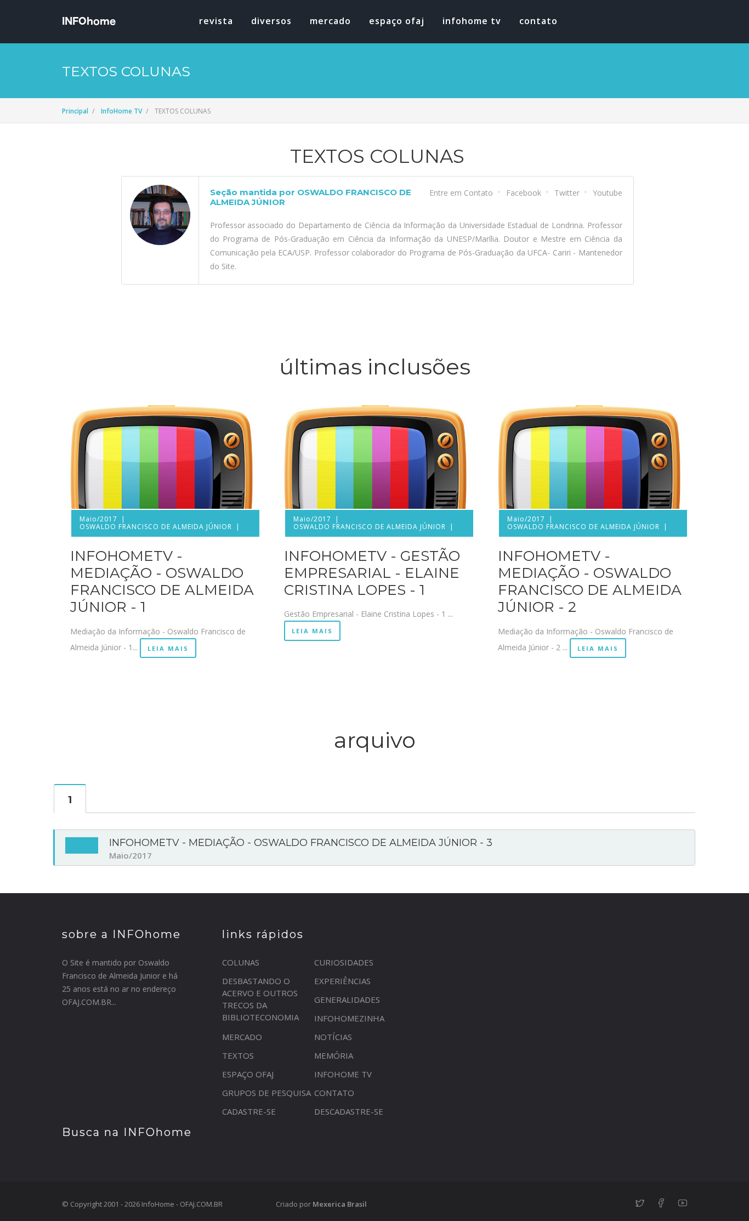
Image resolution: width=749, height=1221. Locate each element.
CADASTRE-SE (249, 1111)
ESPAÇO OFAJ (396, 21)
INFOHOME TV (471, 21)
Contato (538, 21)
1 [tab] (70, 800)
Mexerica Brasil (340, 1204)
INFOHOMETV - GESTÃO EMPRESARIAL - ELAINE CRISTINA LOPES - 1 (372, 573)
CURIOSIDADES (343, 962)
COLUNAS (240, 962)
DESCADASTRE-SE (348, 1111)
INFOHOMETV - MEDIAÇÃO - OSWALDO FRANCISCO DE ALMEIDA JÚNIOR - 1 (162, 581)
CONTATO (334, 1092)
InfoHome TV (121, 111)
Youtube (607, 193)
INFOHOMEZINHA (349, 1018)
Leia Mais (168, 648)
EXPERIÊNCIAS (342, 980)
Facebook (523, 193)
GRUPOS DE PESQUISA (266, 1092)
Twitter (567, 193)
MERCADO (330, 21)
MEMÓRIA (333, 1055)
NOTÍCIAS (333, 1036)
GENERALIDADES (347, 999)
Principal (75, 111)
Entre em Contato (461, 193)
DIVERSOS (271, 21)
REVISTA (216, 21)
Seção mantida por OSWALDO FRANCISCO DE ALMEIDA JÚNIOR (310, 197)
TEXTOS (238, 1055)
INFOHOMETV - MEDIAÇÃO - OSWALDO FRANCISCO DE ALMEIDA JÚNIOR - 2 (590, 581)
